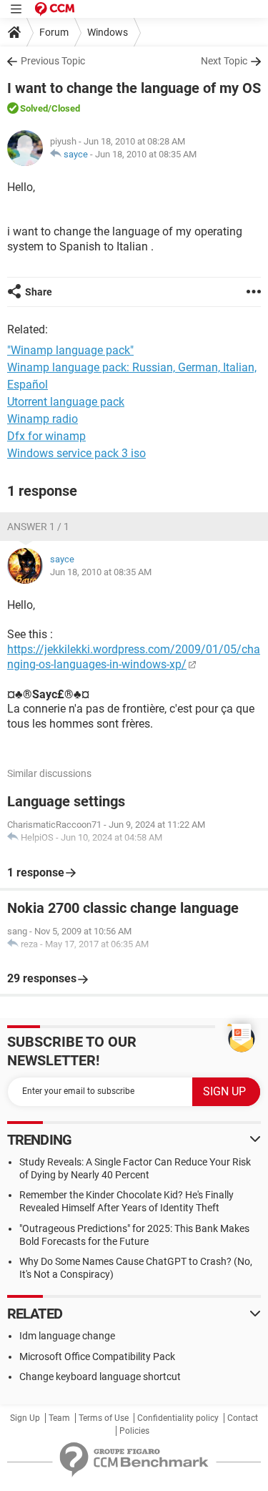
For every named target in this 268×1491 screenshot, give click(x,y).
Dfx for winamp (46, 436)
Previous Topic (53, 61)
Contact (242, 1418)
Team (59, 1418)
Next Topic (224, 61)
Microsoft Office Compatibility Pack (97, 1356)
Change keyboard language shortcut (100, 1376)
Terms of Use (104, 1418)
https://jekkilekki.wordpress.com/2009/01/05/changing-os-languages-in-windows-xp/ (133, 656)
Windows (107, 32)
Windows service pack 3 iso (76, 453)
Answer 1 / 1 (38, 526)
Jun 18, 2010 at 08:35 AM (146, 154)
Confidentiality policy (178, 1418)
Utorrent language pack (65, 402)
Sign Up (25, 1418)
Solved (34, 108)
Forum (54, 32)
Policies (134, 1431)
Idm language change (67, 1335)
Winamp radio (42, 419)
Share (38, 292)
